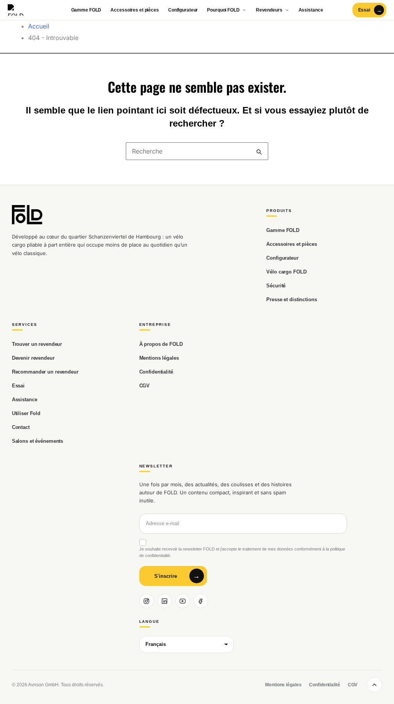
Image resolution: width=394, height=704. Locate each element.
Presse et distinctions (291, 299)
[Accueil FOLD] (18, 10)
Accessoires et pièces (134, 10)
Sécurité (275, 286)
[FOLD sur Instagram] (146, 601)
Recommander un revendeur (45, 372)
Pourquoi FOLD (223, 10)
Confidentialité (156, 372)
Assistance (311, 10)
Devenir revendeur (33, 358)
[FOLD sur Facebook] (201, 601)
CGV (144, 386)
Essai (18, 386)
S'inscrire (165, 576)
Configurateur (183, 10)
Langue (149, 622)
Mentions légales (159, 358)
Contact (21, 427)
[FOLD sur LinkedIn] (164, 601)
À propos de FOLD (161, 344)
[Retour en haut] (374, 684)
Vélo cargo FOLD (286, 272)
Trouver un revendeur (37, 344)
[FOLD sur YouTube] (182, 601)
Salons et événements (37, 441)
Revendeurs (269, 10)
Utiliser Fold (26, 413)
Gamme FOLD (86, 10)
